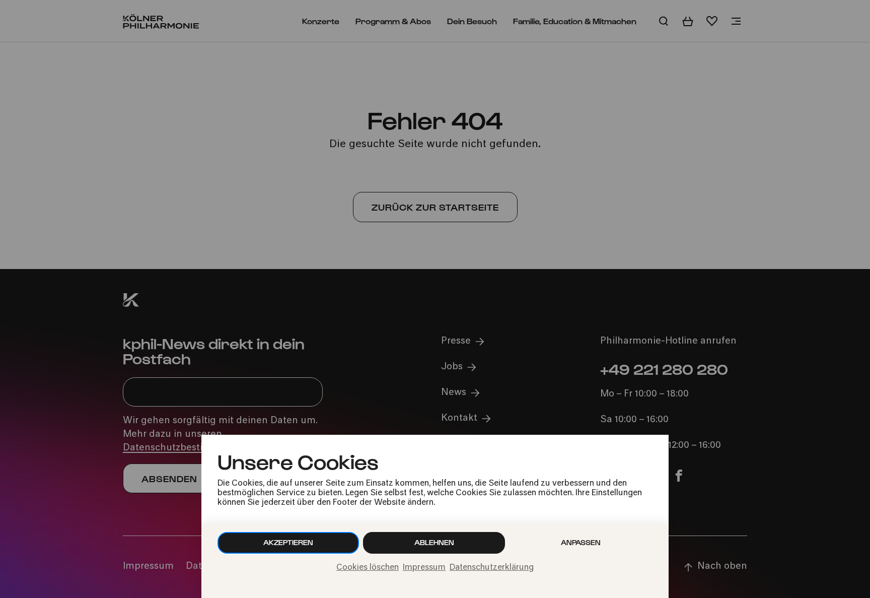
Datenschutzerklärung (492, 568)
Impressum (424, 568)
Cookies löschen (367, 568)
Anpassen (581, 542)
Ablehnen (434, 542)
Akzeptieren (288, 542)
